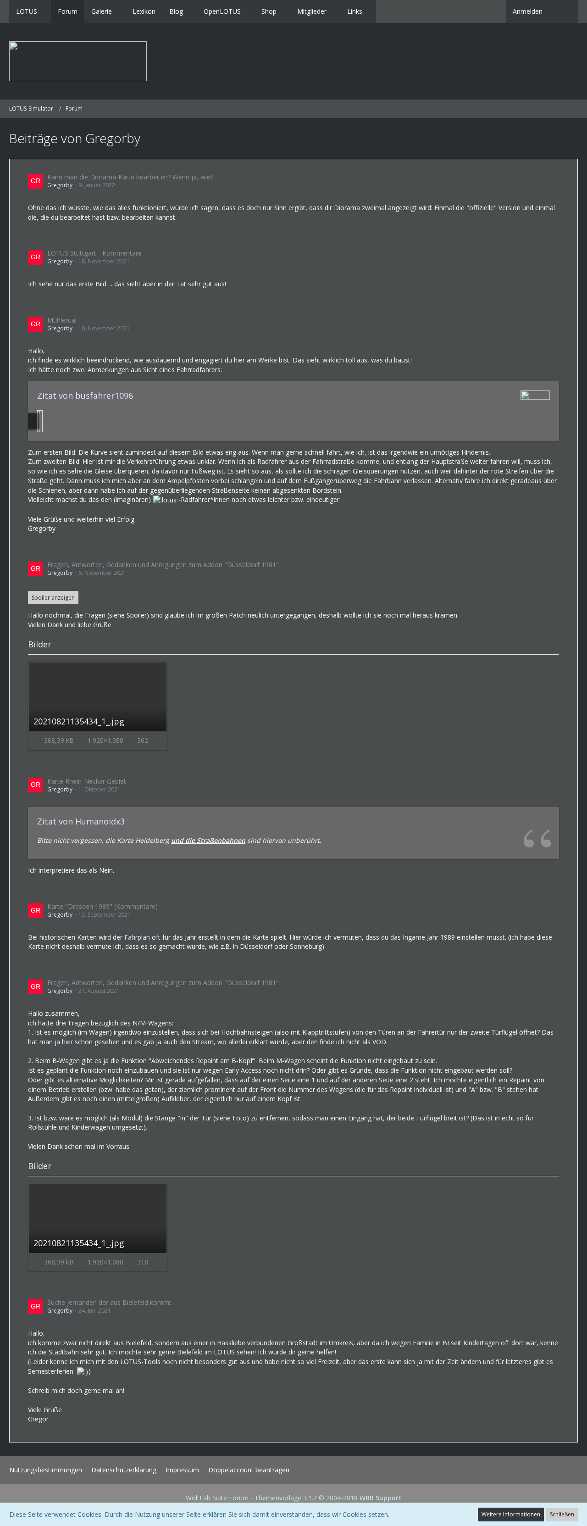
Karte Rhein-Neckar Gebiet (86, 781)
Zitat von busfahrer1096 (85, 395)
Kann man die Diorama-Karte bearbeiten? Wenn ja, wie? (130, 177)
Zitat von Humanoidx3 (81, 821)
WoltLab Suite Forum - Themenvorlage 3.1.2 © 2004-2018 (294, 1497)
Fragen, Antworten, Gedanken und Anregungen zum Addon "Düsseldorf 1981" (163, 564)
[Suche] (563, 11)
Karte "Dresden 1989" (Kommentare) (102, 906)
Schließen (562, 1514)
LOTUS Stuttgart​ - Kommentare (94, 253)
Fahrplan (137, 937)
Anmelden (528, 11)
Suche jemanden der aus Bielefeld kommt (109, 1302)
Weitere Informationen (511, 1514)
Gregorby (59, 185)
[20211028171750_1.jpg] (41, 421)
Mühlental (62, 320)
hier (67, 1041)
